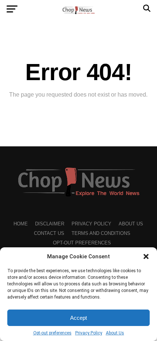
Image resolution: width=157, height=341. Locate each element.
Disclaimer (49, 223)
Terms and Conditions (101, 233)
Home (21, 223)
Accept (78, 318)
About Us (115, 333)
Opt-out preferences (52, 333)
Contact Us (49, 233)
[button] (146, 256)
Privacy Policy (88, 333)
